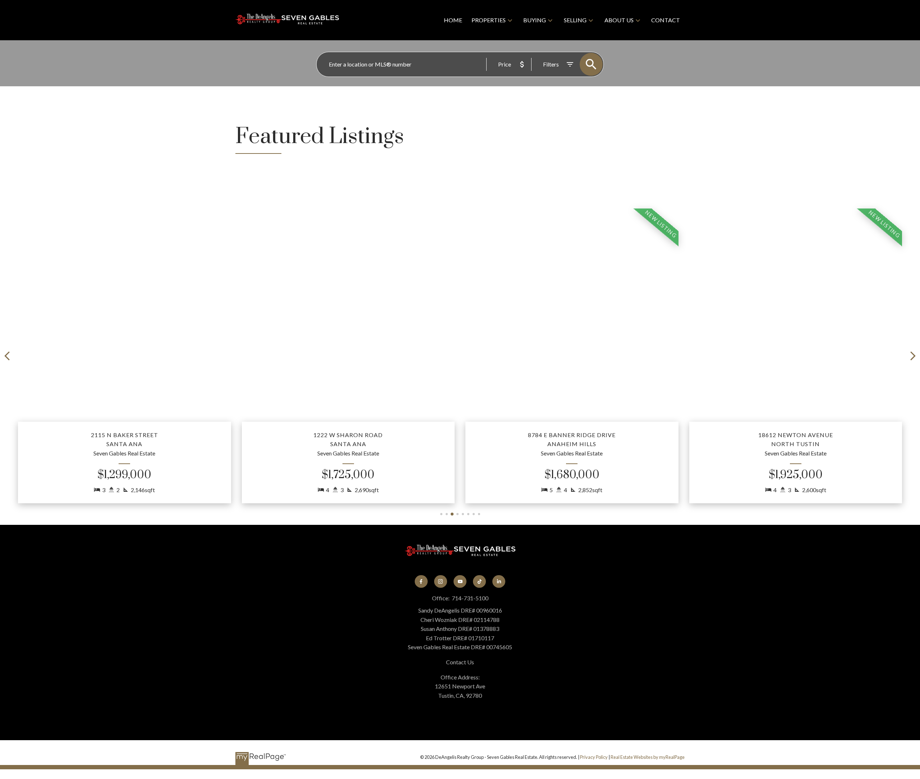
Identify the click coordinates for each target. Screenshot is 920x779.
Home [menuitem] (453, 20)
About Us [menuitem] (619, 20)
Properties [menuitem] (489, 20)
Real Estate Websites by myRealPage (648, 757)
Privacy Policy (594, 757)
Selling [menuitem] (575, 20)
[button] (124, 356)
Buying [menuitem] (534, 20)
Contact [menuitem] (665, 20)
